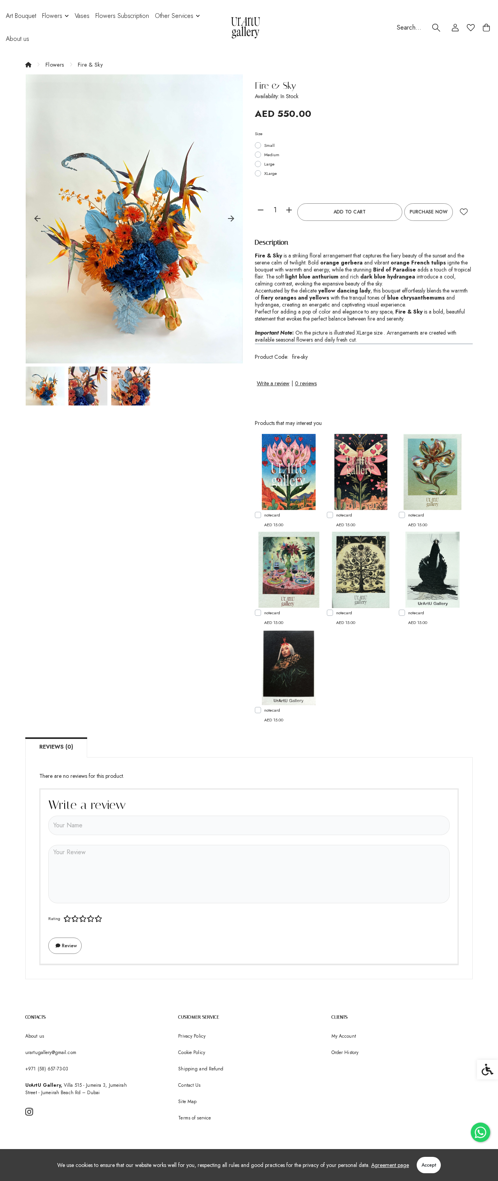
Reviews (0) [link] (56, 747)
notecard (272, 515)
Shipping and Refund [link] (200, 1068)
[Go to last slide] (37, 218)
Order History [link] (345, 1052)
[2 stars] (75, 919)
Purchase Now (428, 211)
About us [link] (17, 38)
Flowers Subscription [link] (122, 15)
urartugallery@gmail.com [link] (50, 1052)
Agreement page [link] (390, 1165)
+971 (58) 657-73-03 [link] (46, 1068)
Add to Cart (349, 211)
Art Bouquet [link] (21, 15)
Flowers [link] (52, 15)
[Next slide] (231, 218)
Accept (428, 1165)
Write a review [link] (273, 383)
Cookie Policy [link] (191, 1052)
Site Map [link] (187, 1101)
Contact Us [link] (189, 1085)
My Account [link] (343, 1036)
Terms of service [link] (194, 1117)
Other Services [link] (174, 15)
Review (68, 945)
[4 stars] (91, 919)
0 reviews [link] (306, 383)
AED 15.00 (273, 525)
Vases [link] (82, 15)
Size (259, 133)
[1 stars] (67, 919)
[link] (480, 1132)
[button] (45, 386)
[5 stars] (98, 919)
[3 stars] (83, 919)
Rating (54, 918)
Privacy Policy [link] (191, 1036)
